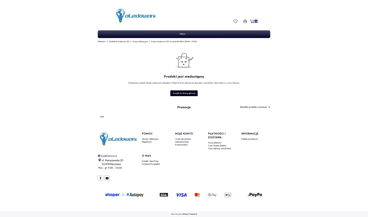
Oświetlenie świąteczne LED (119, 41)
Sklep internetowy (183, 214)
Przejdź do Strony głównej (184, 93)
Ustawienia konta (182, 141)
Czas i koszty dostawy (217, 145)
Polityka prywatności (249, 139)
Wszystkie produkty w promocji (253, 107)
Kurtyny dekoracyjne (140, 41)
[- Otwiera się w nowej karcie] (100, 178)
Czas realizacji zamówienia (219, 148)
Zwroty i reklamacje (150, 139)
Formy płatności (214, 142)
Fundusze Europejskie (151, 164)
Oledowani (102, 41)
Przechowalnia (181, 144)
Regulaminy (147, 141)
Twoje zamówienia (183, 139)
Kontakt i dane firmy (150, 161)
